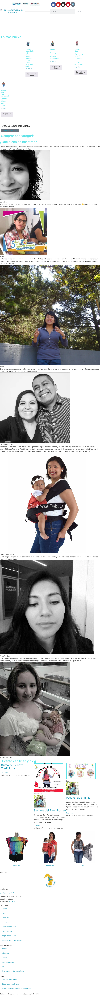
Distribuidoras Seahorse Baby (13, 971)
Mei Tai (4, 909)
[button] (37, 11)
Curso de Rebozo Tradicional (12, 766)
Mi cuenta (5, 953)
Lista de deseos (8, 962)
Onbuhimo (5, 922)
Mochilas (16, 866)
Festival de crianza (78, 797)
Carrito (4, 958)
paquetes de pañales (9, 936)
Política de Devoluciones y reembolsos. (16, 988)
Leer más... (5, 773)
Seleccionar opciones (80, 73)
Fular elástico (7, 931)
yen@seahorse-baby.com (9, 893)
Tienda (4, 949)
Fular (83, 866)
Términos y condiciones (10, 984)
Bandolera (50, 866)
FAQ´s (4, 967)
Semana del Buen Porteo (50, 810)
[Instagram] (63, 4)
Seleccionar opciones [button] (31, 74)
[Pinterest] (68, 4)
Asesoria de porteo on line (12, 940)
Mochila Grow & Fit (9, 927)
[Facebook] (53, 4)
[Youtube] (58, 4)
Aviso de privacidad (9, 979)
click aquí (11, 901)
